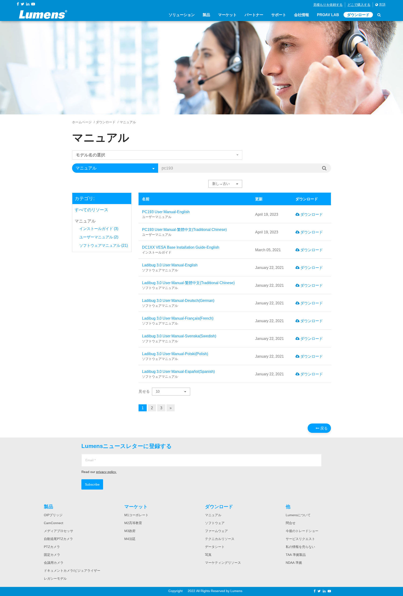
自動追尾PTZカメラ (58, 538)
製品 (206, 15)
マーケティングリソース (223, 562)
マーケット (227, 15)
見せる (144, 391)
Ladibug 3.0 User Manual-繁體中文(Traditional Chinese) (188, 285)
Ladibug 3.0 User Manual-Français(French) (177, 320)
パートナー (254, 15)
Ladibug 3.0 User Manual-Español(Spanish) (178, 374)
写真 (208, 554)
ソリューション (182, 15)
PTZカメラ (52, 546)
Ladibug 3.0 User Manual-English (170, 267)
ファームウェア (216, 531)
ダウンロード (358, 15)
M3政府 (129, 531)
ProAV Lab (328, 15)
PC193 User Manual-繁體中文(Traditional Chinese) (184, 232)
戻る (323, 428)
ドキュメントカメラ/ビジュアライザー (72, 570)
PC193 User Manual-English (166, 214)
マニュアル (85, 221)
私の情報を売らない (300, 546)
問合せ (290, 523)
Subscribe (92, 484)
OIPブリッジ (53, 515)
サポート (278, 15)
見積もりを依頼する (328, 4)
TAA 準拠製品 (296, 554)
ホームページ (82, 122)
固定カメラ (52, 554)
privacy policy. (106, 471)
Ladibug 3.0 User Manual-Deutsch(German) (178, 303)
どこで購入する (358, 4)
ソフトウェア (215, 523)
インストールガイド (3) (98, 228)
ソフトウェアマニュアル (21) (103, 245)
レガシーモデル (55, 578)
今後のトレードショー (302, 531)
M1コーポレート (136, 515)
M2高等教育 (133, 523)
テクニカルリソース (219, 538)
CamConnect (53, 523)
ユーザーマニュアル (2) (98, 237)
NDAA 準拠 (294, 562)
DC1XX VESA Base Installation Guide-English (180, 249)
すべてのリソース (91, 210)
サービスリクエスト (300, 538)
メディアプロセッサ (58, 531)
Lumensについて (298, 515)
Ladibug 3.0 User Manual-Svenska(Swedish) (179, 338)
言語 (382, 4)
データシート (215, 546)
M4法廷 (129, 538)
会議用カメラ (53, 562)
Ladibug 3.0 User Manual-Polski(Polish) (175, 356)
